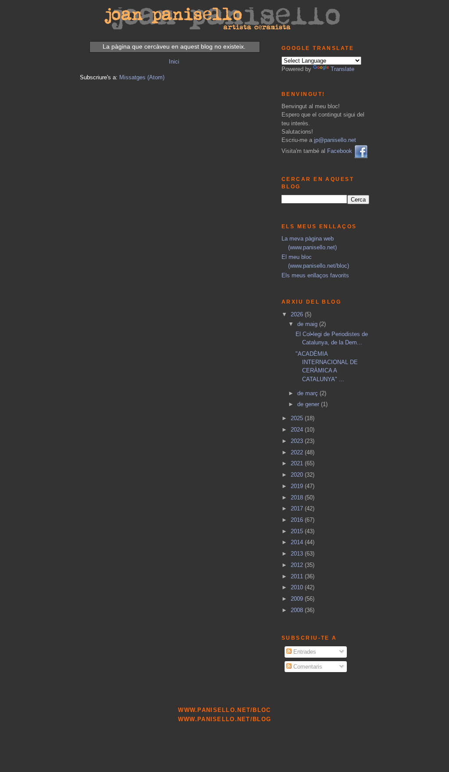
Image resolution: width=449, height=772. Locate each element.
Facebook (339, 151)
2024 (298, 429)
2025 (298, 418)
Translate (342, 69)
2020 (298, 474)
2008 (298, 610)
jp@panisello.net (335, 140)
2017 (298, 508)
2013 (298, 553)
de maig (308, 324)
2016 (298, 520)
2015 (298, 531)
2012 (298, 565)
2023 (298, 441)
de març (308, 393)
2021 (298, 463)
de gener (309, 404)
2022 (298, 452)
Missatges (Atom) (141, 77)
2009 (298, 598)
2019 (298, 486)
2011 (298, 576)
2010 (298, 587)
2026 (298, 314)
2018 (298, 497)
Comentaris (307, 666)
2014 (298, 542)
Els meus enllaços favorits (315, 275)
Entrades (304, 651)
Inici (174, 61)
